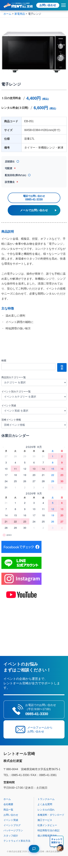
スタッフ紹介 (10, 835)
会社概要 (8, 804)
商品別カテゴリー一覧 (13, 377)
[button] (57, 844)
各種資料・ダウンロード (50, 814)
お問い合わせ (47, 5)
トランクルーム (46, 799)
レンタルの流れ (46, 809)
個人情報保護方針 (47, 835)
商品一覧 (8, 809)
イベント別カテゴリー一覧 (16, 391)
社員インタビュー (47, 825)
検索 (3, 360)
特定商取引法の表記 (48, 830)
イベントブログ (12, 825)
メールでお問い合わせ (34, 210)
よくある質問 (44, 804)
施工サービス (44, 820)
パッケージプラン (13, 830)
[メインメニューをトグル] (63, 5)
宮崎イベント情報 (11, 419)
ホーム (7, 799)
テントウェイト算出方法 (16, 840)
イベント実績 (8, 405)
